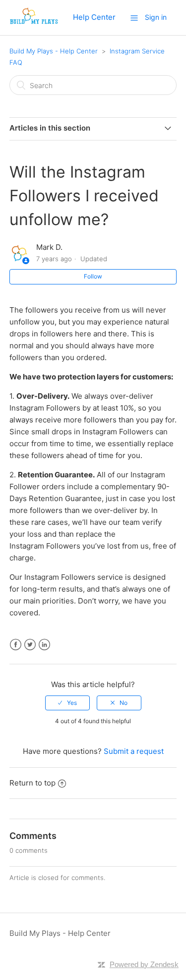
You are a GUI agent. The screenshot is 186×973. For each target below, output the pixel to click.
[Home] (34, 22)
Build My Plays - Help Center (53, 51)
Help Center (94, 17)
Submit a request (134, 751)
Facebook (15, 645)
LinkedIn (44, 645)
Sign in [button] (156, 17)
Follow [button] (93, 276)
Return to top (32, 783)
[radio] (67, 702)
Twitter (30, 645)
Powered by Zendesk (144, 964)
